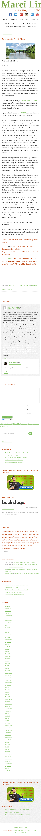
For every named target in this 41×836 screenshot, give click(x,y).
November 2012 (8, 758)
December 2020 (8, 613)
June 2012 (7, 770)
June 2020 (7, 627)
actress (15, 287)
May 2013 (7, 746)
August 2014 (8, 711)
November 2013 (8, 732)
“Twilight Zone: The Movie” (29, 100)
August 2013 (8, 739)
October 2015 (8, 680)
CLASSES (34, 20)
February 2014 (8, 725)
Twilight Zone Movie (7, 289)
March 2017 (7, 653)
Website (29, 413)
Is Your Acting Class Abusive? (16, 567)
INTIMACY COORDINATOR (15, 27)
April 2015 (7, 694)
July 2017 (7, 644)
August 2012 (8, 766)
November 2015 (8, 677)
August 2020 (8, 622)
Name (28, 406)
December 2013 (8, 730)
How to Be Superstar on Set (11, 455)
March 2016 (7, 670)
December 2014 (8, 704)
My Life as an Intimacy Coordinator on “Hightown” (16, 457)
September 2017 (8, 639)
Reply (5, 358)
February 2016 (8, 673)
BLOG (7, 23)
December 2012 (8, 756)
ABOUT (13, 20)
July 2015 (7, 687)
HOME (5, 20)
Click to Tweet (7, 258)
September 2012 (8, 763)
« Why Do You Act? (6, 424)
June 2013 (7, 744)
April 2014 (7, 720)
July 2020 (7, 625)
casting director (25, 285)
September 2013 (8, 737)
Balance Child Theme (19, 830)
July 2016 (7, 661)
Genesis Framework (32, 830)
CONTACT (31, 27)
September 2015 (8, 682)
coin (6, 569)
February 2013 (8, 754)
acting (10, 285)
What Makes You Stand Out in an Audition (14, 462)
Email (28, 410)
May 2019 (7, 632)
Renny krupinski (13, 307)
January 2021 (8, 611)
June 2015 (7, 689)
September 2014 (8, 708)
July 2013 (7, 742)
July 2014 (7, 713)
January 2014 (8, 727)
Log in (24, 832)
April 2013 (7, 749)
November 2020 (8, 615)
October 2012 (8, 761)
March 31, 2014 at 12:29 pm (14, 308)
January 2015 (8, 701)
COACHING (24, 20)
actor (14, 285)
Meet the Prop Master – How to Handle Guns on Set (17, 452)
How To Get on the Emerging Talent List (14, 459)
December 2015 (8, 675)
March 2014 (7, 723)
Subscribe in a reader (7, 441)
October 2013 (8, 735)
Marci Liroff (16, 6)
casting (18, 285)
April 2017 (7, 651)
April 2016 (7, 668)
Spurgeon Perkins (9, 573)
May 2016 (7, 665)
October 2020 (8, 618)
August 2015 (8, 685)
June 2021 (7, 606)
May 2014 (7, 718)
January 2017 (8, 658)
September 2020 (8, 620)
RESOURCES (31, 23)
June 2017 (7, 646)
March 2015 (7, 696)
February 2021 (8, 608)
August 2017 (8, 642)
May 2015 (7, 692)
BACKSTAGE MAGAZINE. (8, 509)
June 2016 (7, 663)
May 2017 (7, 649)
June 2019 (7, 630)
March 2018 (7, 637)
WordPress (18, 832)
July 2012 (7, 768)
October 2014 (8, 706)
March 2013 (7, 751)
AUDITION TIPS (18, 23)
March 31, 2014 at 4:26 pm (15, 364)
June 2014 (7, 715)
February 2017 (8, 656)
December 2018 (8, 634)
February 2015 (8, 699)
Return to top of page (20, 827)
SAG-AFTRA (22, 113)
